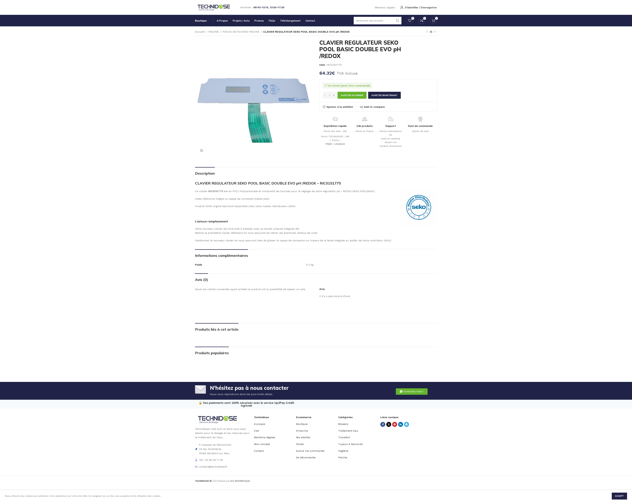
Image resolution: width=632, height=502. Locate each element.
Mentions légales (264, 437)
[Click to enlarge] (202, 150)
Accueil (200, 31)
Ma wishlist (303, 437)
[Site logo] (213, 7)
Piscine (342, 457)
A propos (259, 424)
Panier (300, 444)
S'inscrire (302, 430)
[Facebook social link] (382, 424)
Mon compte (262, 444)
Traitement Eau (348, 430)
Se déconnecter (306, 457)
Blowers (343, 424)
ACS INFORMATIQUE (240, 481)
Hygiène (343, 450)
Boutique (302, 424)
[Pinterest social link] (394, 424)
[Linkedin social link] (400, 424)
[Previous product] (427, 32)
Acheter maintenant (384, 95)
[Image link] (217, 419)
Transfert (344, 437)
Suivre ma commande (310, 450)
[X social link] (388, 424)
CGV (256, 430)
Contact (259, 450)
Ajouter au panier (352, 95)
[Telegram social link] (406, 424)
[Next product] (435, 32)
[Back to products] (431, 32)
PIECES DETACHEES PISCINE (241, 31)
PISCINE (213, 31)
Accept (619, 496)
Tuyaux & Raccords (350, 444)
